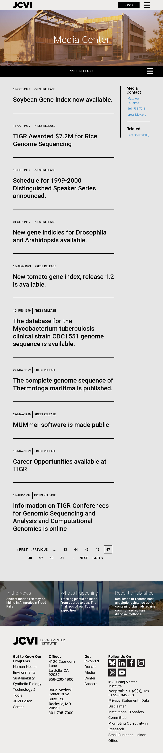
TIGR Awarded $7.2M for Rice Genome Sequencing (55, 139)
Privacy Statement (123, 700)
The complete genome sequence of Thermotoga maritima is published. (63, 384)
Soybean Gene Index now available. (63, 99)
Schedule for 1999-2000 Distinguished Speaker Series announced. (54, 188)
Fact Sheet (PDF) (138, 135)
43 (66, 549)
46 (98, 549)
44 (77, 549)
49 (42, 558)
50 (52, 558)
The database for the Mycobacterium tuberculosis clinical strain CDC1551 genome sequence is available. (58, 332)
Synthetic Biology (27, 683)
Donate (129, 5)
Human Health (25, 666)
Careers (91, 683)
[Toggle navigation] (147, 5)
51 (63, 558)
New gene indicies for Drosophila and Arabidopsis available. (60, 236)
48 (31, 558)
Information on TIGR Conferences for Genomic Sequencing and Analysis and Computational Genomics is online (61, 517)
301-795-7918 (137, 108)
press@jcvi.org (137, 114)
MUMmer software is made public (61, 424)
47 (109, 549)
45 (88, 549)
